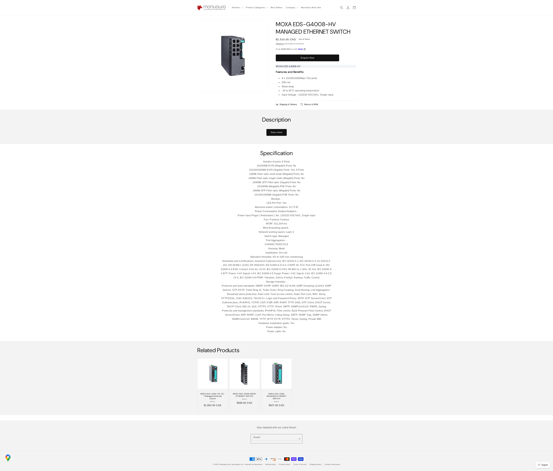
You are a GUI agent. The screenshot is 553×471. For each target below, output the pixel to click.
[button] (237, 7)
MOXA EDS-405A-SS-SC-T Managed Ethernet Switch (212, 396)
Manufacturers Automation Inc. (232, 464)
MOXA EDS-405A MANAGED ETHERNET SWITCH (276, 396)
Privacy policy (284, 464)
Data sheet (276, 132)
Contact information (332, 464)
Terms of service (300, 464)
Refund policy (270, 464)
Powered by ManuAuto (253, 464)
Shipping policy (316, 464)
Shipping (280, 44)
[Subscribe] (299, 439)
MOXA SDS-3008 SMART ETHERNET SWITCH (244, 395)
